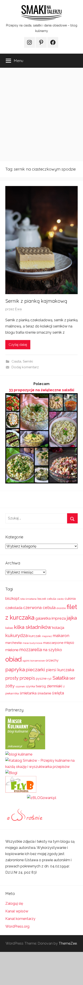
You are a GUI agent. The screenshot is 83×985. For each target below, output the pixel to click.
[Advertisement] (41, 114)
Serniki (28, 361)
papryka (15, 669)
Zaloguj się (14, 903)
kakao (9, 628)
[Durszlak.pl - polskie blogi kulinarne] (18, 754)
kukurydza (16, 635)
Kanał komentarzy (20, 919)
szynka (30, 686)
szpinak (20, 686)
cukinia (70, 599)
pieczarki (35, 669)
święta (58, 693)
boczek (41, 598)
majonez (47, 636)
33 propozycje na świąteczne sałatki (41, 390)
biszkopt (12, 598)
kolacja (58, 627)
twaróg (41, 686)
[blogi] (11, 773)
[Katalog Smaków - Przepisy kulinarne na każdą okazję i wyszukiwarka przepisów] (41, 767)
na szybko (52, 649)
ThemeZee (68, 943)
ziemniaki (54, 686)
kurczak (35, 636)
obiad (13, 659)
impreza (59, 618)
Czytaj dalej (18, 345)
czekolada (13, 608)
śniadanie (44, 693)
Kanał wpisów (16, 911)
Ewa (18, 309)
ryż (49, 678)
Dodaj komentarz (25, 367)
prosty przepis (20, 678)
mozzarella (30, 649)
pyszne (41, 678)
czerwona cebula (39, 607)
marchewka (13, 643)
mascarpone (53, 643)
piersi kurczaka (60, 669)
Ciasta (16, 361)
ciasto (60, 598)
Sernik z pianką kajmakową (36, 301)
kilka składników (32, 627)
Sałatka (60, 678)
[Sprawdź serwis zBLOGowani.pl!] (41, 798)
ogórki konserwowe (34, 660)
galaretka (43, 618)
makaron (61, 635)
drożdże (61, 608)
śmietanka (28, 693)
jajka (72, 618)
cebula (51, 598)
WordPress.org (17, 926)
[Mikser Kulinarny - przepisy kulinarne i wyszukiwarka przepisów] (25, 748)
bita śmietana (28, 598)
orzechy (52, 660)
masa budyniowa (32, 643)
